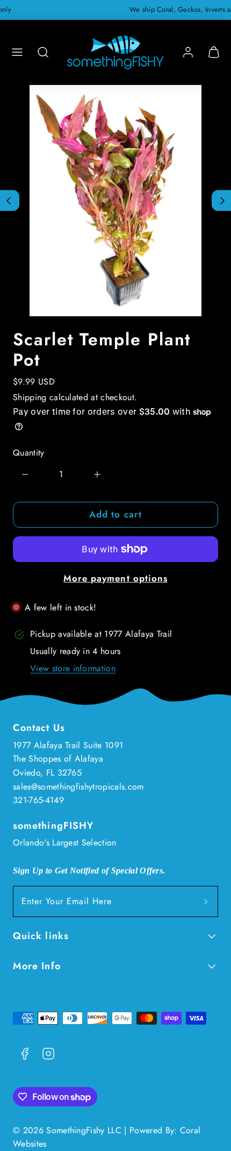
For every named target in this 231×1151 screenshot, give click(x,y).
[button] (17, 52)
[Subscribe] (206, 901)
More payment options (115, 578)
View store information (73, 668)
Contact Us (39, 728)
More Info (37, 966)
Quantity (29, 452)
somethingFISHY (53, 826)
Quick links (41, 936)
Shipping (30, 397)
